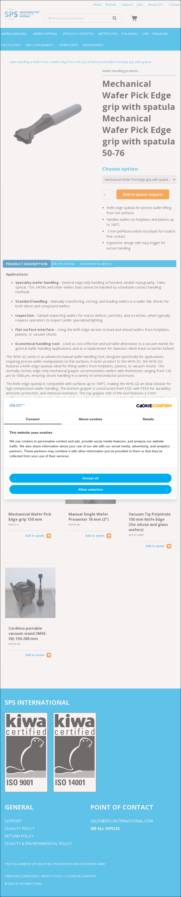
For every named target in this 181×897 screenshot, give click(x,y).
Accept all (90, 478)
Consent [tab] (33, 419)
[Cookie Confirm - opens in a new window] (154, 406)
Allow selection (90, 489)
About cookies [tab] (90, 419)
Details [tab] (148, 419)
